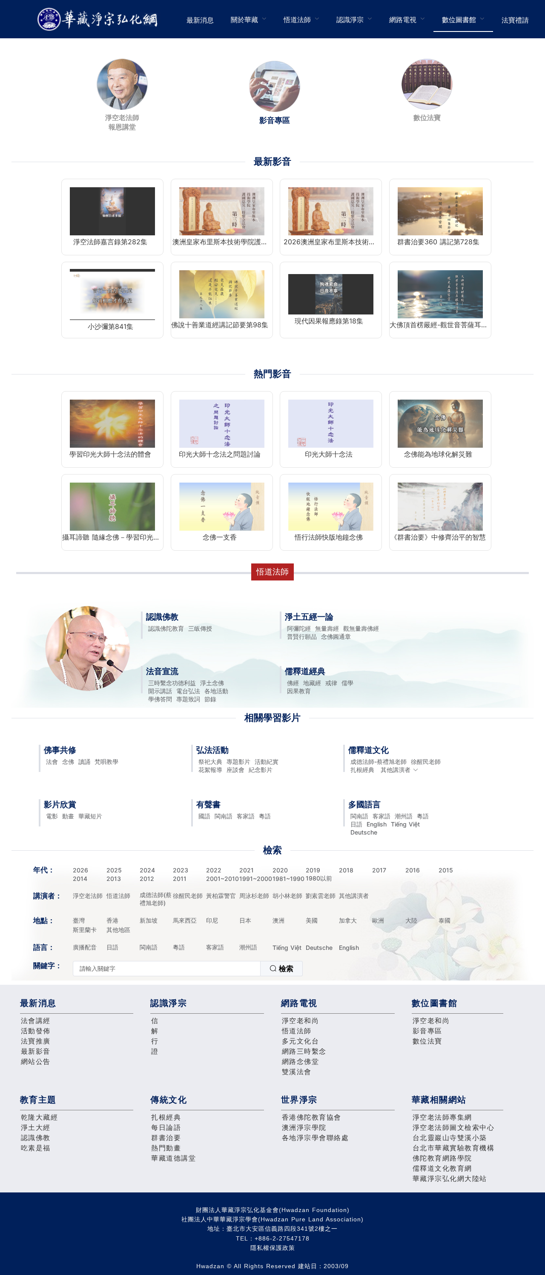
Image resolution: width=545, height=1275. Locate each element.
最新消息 (200, 20)
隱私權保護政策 (272, 1247)
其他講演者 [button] (395, 769)
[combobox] (188, 968)
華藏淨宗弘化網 (99, 19)
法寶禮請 (515, 20)
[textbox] (167, 968)
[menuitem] (200, 19)
